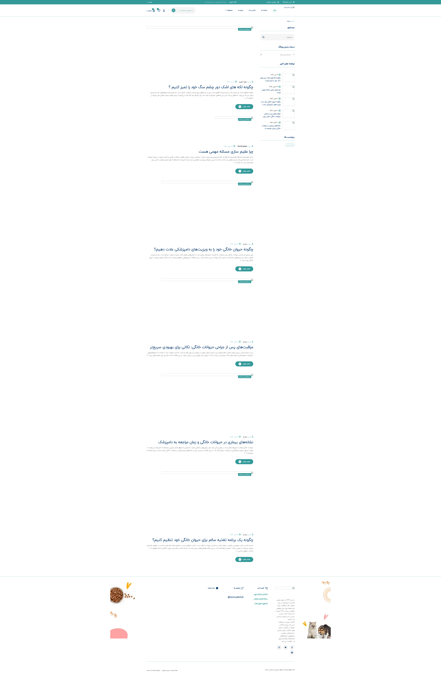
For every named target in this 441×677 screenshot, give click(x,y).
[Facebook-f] (292, 647)
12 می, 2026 (230, 82)
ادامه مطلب (246, 106)
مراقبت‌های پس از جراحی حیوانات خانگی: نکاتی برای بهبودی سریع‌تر (201, 347)
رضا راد (245, 244)
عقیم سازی (290, 145)
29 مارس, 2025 (228, 146)
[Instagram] (279, 647)
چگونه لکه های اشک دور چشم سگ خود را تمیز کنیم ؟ (211, 87)
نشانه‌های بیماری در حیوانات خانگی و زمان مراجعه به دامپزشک (205, 442)
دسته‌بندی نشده (244, 29)
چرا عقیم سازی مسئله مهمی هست (226, 151)
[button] (233, 2)
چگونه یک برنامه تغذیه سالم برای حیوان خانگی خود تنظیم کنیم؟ (203, 540)
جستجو (173, 10)
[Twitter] (285, 647)
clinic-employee (242, 146)
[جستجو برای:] (277, 37)
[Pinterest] (292, 652)
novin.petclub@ (235, 597)
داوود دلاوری (243, 82)
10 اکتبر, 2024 (234, 244)
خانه (293, 21)
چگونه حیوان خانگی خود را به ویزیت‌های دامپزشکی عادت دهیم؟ (203, 249)
